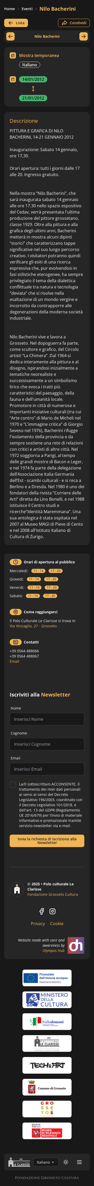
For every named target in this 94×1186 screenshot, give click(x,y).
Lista (20, 22)
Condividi (78, 22)
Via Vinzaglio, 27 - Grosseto (33, 625)
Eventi (27, 8)
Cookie (56, 923)
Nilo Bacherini (57, 8)
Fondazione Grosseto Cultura (52, 894)
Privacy (38, 923)
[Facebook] (41, 911)
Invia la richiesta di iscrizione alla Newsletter (47, 840)
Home (9, 8)
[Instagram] (52, 911)
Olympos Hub (53, 950)
